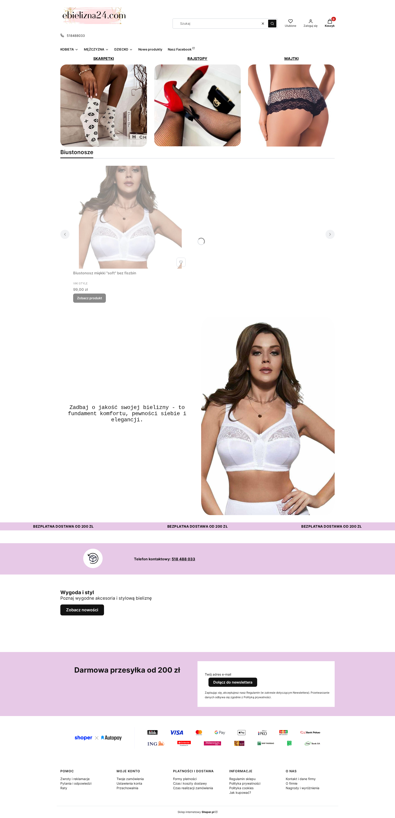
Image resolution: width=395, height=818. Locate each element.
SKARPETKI (103, 58)
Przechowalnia (127, 788)
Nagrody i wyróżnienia (302, 788)
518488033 (76, 35)
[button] (272, 23)
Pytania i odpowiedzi (75, 783)
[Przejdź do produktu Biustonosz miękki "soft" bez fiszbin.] (130, 217)
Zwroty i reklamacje (75, 779)
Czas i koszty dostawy (190, 783)
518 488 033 (183, 559)
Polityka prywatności (244, 783)
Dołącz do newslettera (232, 682)
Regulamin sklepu (242, 779)
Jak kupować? (240, 792)
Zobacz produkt (89, 298)
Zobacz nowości (82, 609)
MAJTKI (291, 58)
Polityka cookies (241, 788)
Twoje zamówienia (130, 779)
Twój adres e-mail (218, 674)
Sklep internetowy (196, 812)
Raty (63, 788)
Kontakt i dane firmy (301, 779)
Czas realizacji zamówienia (193, 788)
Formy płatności (185, 779)
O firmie (291, 783)
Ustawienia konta (129, 783)
